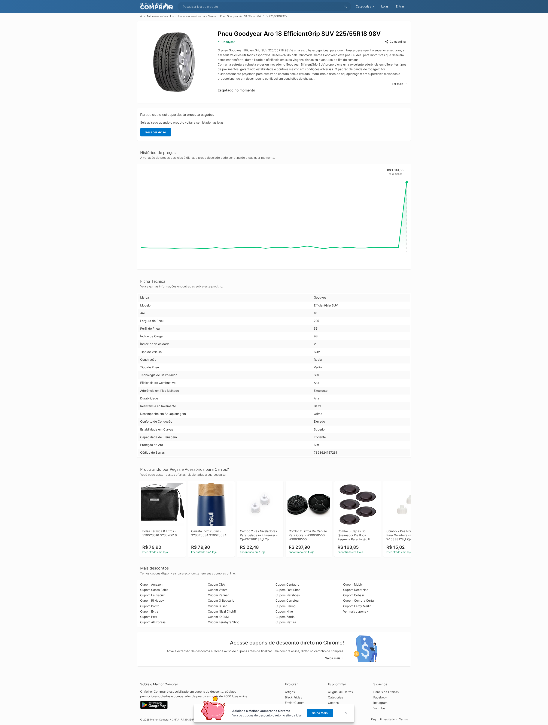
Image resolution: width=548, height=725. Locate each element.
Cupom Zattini (285, 617)
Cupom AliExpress (152, 622)
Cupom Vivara (218, 590)
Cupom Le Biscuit (152, 595)
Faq (373, 719)
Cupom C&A (216, 584)
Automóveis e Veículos (160, 16)
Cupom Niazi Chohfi (222, 611)
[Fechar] (347, 713)
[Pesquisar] (345, 6)
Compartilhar (398, 41)
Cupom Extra (149, 611)
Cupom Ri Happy (152, 600)
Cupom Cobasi (353, 595)
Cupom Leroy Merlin (357, 606)
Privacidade (387, 719)
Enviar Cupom (294, 702)
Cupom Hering (285, 606)
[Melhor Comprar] (157, 6)
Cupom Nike (284, 611)
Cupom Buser (217, 606)
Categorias (335, 697)
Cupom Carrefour (287, 600)
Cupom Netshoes (287, 595)
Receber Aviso (155, 132)
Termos (403, 719)
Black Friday (293, 697)
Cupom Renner (218, 595)
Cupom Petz (149, 617)
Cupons (333, 702)
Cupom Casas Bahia (154, 590)
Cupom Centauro (287, 584)
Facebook (380, 697)
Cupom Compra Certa (358, 600)
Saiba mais (333, 658)
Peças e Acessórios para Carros (197, 16)
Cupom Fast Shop (288, 590)
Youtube (379, 708)
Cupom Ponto (149, 606)
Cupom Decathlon (355, 590)
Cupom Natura (285, 622)
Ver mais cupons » (356, 611)
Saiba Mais (320, 713)
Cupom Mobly (353, 584)
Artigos (290, 692)
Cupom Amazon (151, 584)
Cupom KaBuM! (218, 617)
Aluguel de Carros (340, 692)
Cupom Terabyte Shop (224, 622)
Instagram (380, 702)
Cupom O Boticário (221, 600)
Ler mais (397, 83)
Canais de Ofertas (386, 692)
